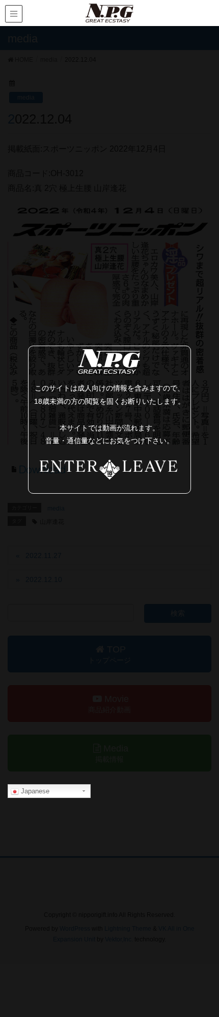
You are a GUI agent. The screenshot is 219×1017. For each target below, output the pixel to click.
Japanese (34, 791)
